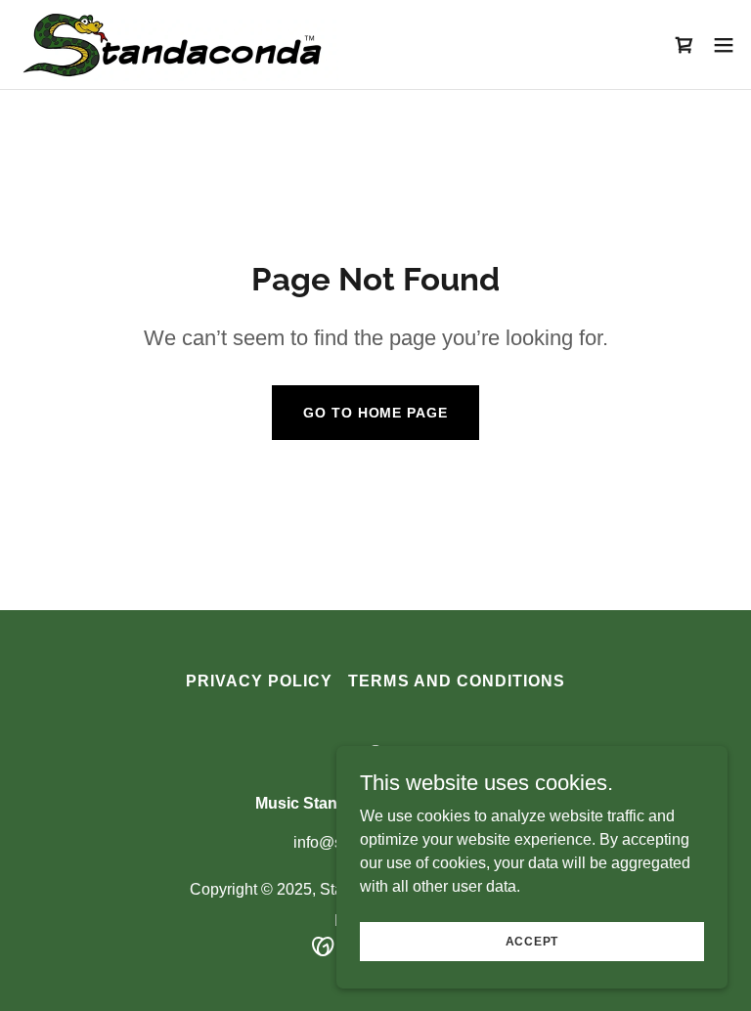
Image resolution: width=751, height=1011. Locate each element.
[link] (177, 44)
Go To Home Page (375, 412)
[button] (723, 45)
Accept (532, 940)
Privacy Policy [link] (259, 681)
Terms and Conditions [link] (456, 681)
